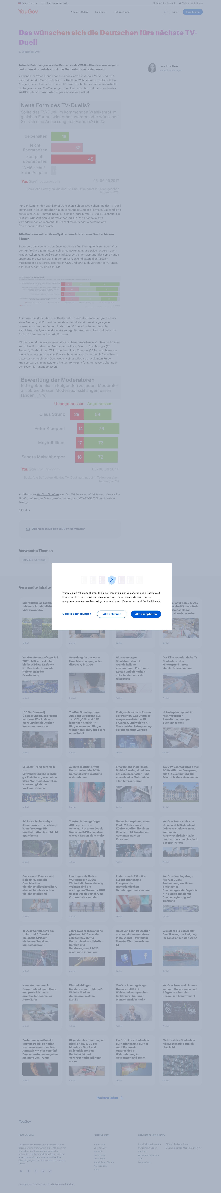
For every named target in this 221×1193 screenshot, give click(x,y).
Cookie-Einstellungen (76, 613)
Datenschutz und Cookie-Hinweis (141, 601)
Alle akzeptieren (146, 614)
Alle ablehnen (112, 614)
